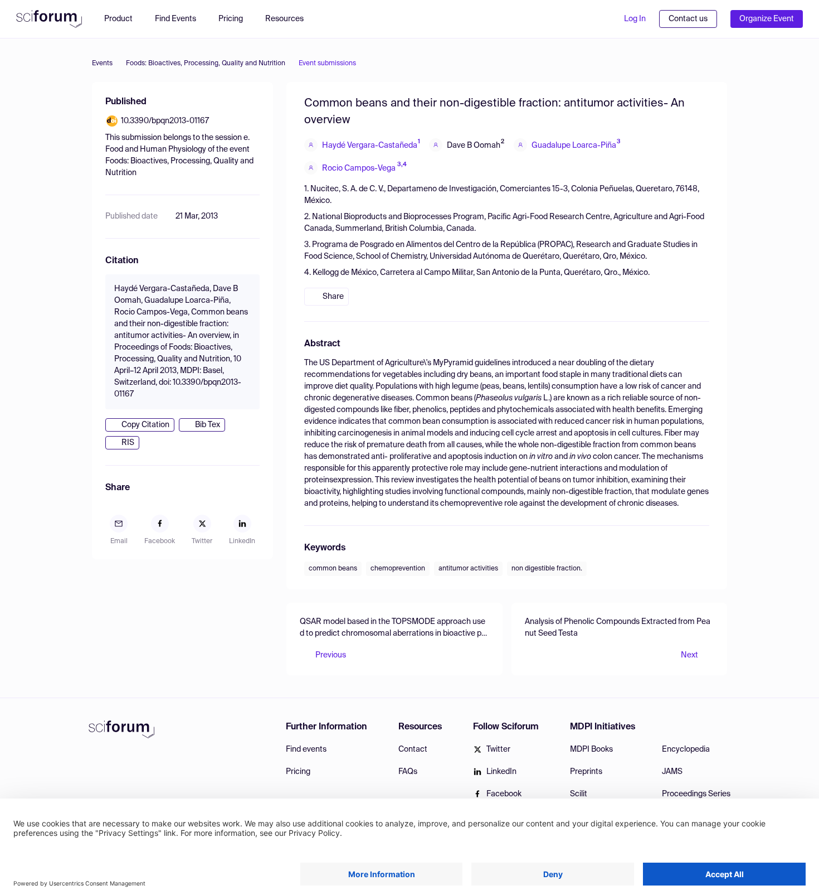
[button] (290, 19)
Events (102, 63)
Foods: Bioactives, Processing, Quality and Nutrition (205, 63)
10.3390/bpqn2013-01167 (165, 121)
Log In (635, 19)
